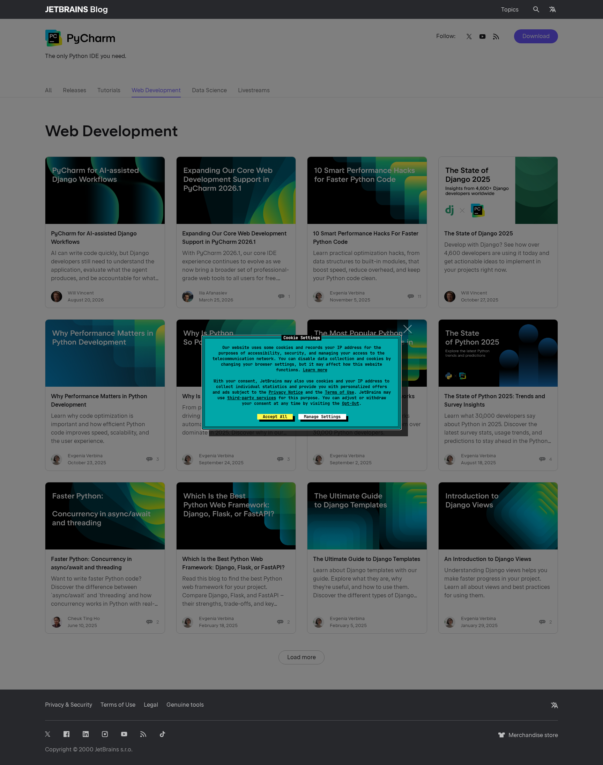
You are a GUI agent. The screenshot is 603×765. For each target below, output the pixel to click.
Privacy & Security (68, 704)
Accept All (275, 417)
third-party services (251, 398)
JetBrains (107, 749)
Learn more (315, 370)
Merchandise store (531, 738)
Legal (151, 704)
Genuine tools (185, 704)
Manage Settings (322, 417)
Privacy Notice (286, 392)
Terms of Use (339, 392)
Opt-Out (350, 403)
